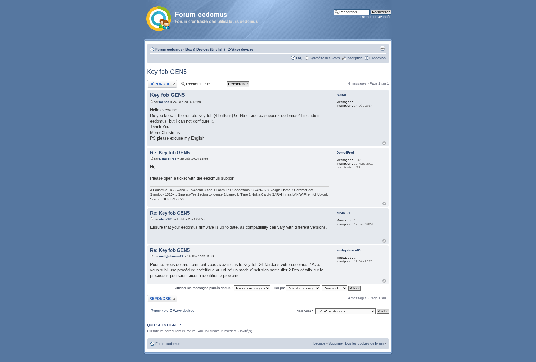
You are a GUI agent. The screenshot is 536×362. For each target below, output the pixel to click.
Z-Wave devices (240, 49)
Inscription (354, 58)
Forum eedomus (168, 49)
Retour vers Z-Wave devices (172, 310)
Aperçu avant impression (382, 48)
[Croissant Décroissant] (341, 288)
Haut (384, 143)
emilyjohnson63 (171, 256)
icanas (164, 102)
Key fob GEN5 (167, 71)
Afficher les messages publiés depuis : (204, 288)
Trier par (279, 288)
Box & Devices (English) (205, 49)
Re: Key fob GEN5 (170, 152)
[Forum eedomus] (207, 17)
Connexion (377, 58)
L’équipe (319, 343)
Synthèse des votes (325, 58)
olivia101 (166, 219)
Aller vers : (305, 311)
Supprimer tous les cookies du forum (356, 343)
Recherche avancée (375, 17)
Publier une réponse (162, 82)
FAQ (299, 58)
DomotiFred (167, 158)
